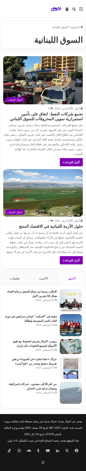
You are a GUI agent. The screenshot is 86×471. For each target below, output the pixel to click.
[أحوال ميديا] (56, 9)
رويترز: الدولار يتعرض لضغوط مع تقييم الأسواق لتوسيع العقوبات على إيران (35, 343)
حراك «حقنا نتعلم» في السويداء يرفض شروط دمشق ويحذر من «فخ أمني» (34, 361)
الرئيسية (75, 27)
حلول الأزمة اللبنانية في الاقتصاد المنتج (51, 226)
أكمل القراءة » (71, 162)
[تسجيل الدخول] (67, 10)
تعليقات (15, 278)
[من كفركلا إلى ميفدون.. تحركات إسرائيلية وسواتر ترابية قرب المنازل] (71, 393)
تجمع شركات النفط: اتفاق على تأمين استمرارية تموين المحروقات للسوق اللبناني (46, 116)
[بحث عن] (74, 10)
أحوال (77, 108)
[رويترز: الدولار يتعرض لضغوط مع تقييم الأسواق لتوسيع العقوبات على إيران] (71, 346)
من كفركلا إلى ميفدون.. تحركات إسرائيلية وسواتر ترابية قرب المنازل (33, 386)
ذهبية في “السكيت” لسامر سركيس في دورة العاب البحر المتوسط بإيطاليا (31, 318)
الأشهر (72, 278)
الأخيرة (43, 278)
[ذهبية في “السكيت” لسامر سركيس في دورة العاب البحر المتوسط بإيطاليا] (71, 325)
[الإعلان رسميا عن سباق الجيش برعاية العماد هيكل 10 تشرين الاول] (71, 300)
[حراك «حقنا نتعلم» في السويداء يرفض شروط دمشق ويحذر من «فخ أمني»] (71, 368)
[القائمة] (81, 10)
